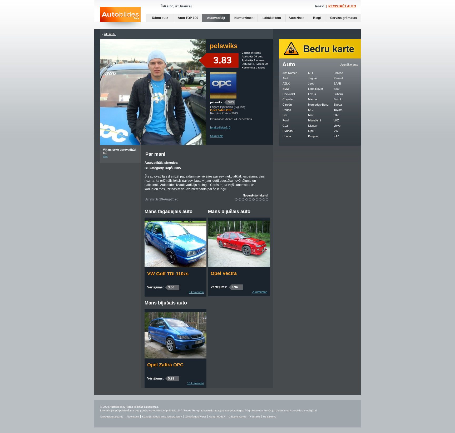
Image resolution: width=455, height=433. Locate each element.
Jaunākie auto (349, 64)
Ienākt (319, 6)
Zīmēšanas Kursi (195, 416)
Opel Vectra (224, 273)
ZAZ (336, 136)
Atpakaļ (110, 34)
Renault (338, 78)
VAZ (336, 120)
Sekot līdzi (216, 135)
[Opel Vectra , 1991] (239, 266)
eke (105, 156)
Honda (287, 136)
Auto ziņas (296, 18)
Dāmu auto (160, 18)
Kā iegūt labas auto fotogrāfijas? (162, 416)
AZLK (286, 83)
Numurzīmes (244, 18)
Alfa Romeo (290, 73)
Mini (310, 115)
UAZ (336, 115)
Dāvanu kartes (237, 416)
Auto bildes (120, 18)
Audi (285, 78)
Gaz (285, 125)
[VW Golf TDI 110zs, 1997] (175, 266)
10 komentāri (195, 383)
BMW (286, 88)
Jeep (311, 83)
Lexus (312, 94)
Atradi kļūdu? (217, 416)
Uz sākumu (269, 416)
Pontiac (338, 73)
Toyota (338, 109)
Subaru (338, 94)
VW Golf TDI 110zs (168, 273)
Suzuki (338, 99)
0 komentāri (196, 292)
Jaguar (312, 78)
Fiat (285, 115)
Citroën (287, 104)
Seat (336, 88)
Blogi (317, 18)
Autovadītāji (216, 18)
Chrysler (288, 99)
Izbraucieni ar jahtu (111, 416)
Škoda (338, 104)
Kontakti (255, 416)
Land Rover (315, 88)
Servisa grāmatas (343, 18)
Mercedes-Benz (318, 104)
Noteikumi (133, 416)
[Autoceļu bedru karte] (320, 57)
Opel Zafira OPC (165, 364)
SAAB (337, 83)
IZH (310, 73)
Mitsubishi (314, 120)
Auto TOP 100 (188, 18)
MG (310, 109)
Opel (311, 130)
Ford (286, 120)
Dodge (287, 109)
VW (336, 130)
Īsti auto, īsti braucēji (176, 6)
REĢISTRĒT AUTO (342, 6)
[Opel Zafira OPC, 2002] (175, 357)
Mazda (312, 99)
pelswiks (216, 102)
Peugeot (313, 136)
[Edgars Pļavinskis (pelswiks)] (223, 97)
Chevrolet (289, 94)
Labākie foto (272, 18)
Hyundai (288, 130)
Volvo (337, 125)
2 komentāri (259, 291)
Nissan (312, 125)
